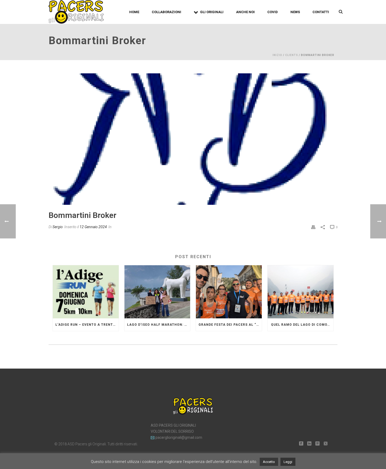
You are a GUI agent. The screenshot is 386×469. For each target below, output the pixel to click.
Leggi (288, 462)
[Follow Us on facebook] (301, 443)
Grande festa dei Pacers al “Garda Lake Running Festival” (230, 325)
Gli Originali (211, 12)
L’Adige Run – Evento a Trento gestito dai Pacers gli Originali (87, 325)
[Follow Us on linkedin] (309, 443)
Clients (291, 55)
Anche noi (245, 12)
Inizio (277, 55)
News (295, 12)
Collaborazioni (166, 12)
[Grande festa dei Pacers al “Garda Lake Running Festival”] (229, 291)
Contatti (320, 12)
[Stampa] (313, 227)
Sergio (58, 227)
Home (134, 12)
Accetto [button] (269, 462)
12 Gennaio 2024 (93, 227)
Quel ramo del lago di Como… (300, 325)
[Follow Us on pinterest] (317, 443)
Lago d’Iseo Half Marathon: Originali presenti (158, 325)
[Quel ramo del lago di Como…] (300, 291)
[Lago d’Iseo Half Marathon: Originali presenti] (157, 291)
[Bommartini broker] (193, 139)
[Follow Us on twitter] (326, 443)
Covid (272, 12)
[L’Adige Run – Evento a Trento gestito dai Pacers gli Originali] (86, 291)
